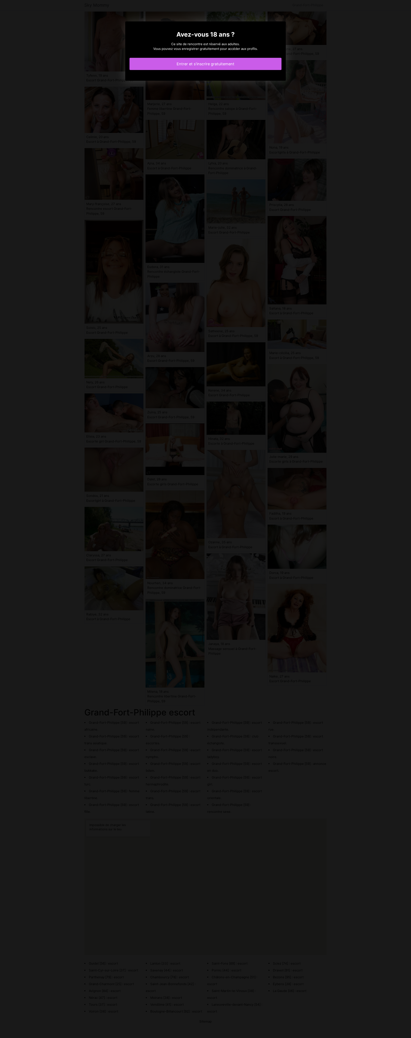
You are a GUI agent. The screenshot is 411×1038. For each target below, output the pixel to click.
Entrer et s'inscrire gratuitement (205, 64)
